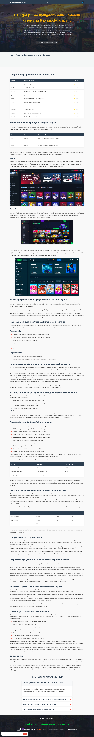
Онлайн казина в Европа (55, 2)
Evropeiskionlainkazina (18, 2)
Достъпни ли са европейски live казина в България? (40, 704)
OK (24, 733)
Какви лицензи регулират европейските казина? (39, 709)
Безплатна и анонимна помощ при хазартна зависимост (54, 729)
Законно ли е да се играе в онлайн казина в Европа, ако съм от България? (43, 683)
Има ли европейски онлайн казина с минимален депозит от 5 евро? (45, 699)
